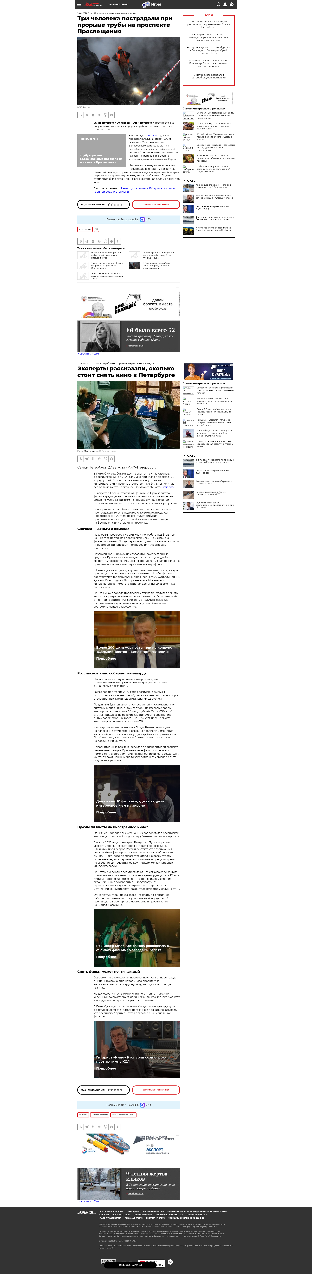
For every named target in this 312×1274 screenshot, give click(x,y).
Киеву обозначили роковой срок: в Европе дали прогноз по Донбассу (213, 229)
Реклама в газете (121, 1215)
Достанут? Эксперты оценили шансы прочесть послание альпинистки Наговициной (215, 115)
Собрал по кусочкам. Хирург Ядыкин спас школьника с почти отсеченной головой (215, 390)
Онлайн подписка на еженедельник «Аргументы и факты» (198, 1212)
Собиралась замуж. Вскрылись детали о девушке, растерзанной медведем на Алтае (213, 169)
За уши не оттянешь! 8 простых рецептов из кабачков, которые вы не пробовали (215, 158)
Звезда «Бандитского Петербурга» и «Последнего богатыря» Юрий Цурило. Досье (209, 50)
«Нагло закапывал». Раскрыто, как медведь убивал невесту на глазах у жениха (215, 444)
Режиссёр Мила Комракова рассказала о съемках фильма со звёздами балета (132, 948)
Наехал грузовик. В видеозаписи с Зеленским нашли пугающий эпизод (214, 197)
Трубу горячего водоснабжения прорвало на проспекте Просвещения (107, 265)
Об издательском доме (111, 1212)
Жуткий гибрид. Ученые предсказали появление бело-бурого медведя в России (215, 137)
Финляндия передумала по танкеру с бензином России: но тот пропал (215, 218)
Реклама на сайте (143, 1215)
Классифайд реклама (110, 1218)
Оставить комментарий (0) (156, 204)
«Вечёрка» (167, 487)
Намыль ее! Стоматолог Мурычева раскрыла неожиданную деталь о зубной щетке (214, 422)
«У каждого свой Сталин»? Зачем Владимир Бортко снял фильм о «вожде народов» (208, 63)
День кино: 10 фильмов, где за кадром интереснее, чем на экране (130, 803)
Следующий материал (130, 1265)
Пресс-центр (133, 1212)
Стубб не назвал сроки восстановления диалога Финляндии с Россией (215, 505)
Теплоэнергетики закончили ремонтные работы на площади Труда (107, 276)
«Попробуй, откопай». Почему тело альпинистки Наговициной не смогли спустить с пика (215, 433)
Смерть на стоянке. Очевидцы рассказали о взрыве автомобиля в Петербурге (208, 24)
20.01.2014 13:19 (84, 13)
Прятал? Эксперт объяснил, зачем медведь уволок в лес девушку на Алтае (214, 412)
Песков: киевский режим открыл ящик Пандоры (212, 207)
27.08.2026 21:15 (84, 363)
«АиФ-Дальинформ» (105, 451)
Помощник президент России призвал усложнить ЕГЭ (211, 493)
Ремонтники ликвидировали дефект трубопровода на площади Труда (106, 255)
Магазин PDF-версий (153, 1212)
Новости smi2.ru (88, 353)
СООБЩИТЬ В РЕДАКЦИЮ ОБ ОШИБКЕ (186, 1218)
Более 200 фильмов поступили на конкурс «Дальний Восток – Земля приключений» (134, 650)
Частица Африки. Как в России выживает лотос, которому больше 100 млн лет (214, 401)
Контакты (104, 1215)
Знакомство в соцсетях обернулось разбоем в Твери (214, 482)
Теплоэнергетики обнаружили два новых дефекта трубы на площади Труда (158, 255)
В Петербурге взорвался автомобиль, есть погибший (209, 76)
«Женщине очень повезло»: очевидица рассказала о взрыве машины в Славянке (208, 37)
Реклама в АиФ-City (197, 1215)
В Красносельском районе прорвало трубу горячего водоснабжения (156, 265)
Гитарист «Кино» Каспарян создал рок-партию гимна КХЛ (131, 1059)
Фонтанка (152, 135)
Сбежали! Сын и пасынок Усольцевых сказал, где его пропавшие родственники (216, 147)
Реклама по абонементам (169, 1215)
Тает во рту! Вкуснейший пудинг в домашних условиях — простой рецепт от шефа (214, 126)
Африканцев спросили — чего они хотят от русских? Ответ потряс (213, 186)
